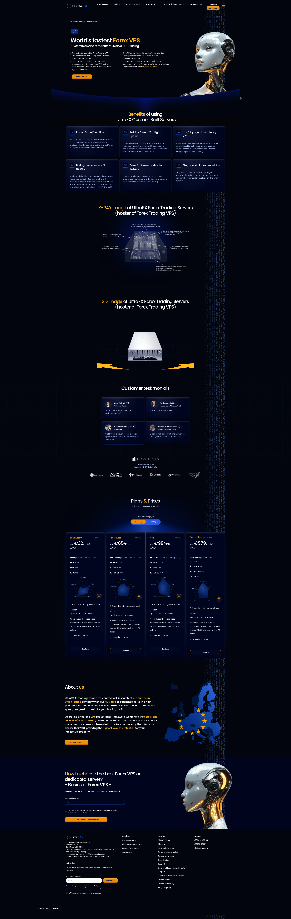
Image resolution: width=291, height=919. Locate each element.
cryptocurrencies (149, 66)
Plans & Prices (102, 4)
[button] (224, 6)
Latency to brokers (132, 4)
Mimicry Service (195, 4)
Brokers (117, 4)
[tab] (138, 522)
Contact (213, 4)
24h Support (213, 8)
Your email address (72, 798)
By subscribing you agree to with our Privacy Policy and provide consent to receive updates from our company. (83, 887)
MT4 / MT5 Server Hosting (174, 4)
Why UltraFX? (150, 4)
